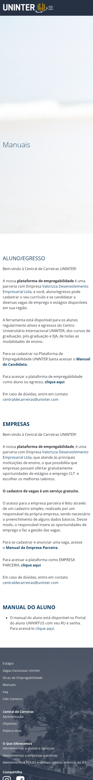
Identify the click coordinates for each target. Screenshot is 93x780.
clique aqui (44, 628)
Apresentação (13, 716)
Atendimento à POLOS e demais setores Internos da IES (44, 762)
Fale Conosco (12, 699)
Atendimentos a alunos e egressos (29, 748)
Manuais (9, 685)
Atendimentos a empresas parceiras (30, 755)
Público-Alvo (12, 731)
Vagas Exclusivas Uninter (21, 670)
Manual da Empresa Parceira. (32, 547)
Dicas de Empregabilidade (22, 678)
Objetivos (10, 723)
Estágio (8, 663)
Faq (5, 692)
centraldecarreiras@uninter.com (30, 399)
